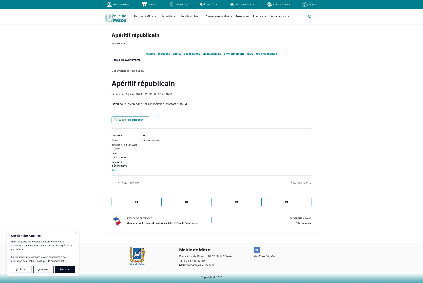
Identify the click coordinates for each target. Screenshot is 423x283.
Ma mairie (166, 16)
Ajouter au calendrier (131, 119)
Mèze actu (242, 16)
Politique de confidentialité (52, 260)
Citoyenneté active (217, 16)
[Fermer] (76, 233)
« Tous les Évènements (126, 60)
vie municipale (212, 53)
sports (177, 53)
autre (250, 53)
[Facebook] (137, 202)
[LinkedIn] (286, 202)
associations (192, 53)
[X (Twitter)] (187, 202)
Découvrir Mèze (143, 16)
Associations (278, 16)
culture (150, 53)
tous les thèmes (266, 53)
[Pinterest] (237, 202)
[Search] (309, 16)
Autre (114, 170)
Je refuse (43, 269)
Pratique (258, 16)
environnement (234, 53)
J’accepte (65, 269)
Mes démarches (188, 16)
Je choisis (21, 269)
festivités (164, 53)
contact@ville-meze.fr (200, 265)
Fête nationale (130, 182)
